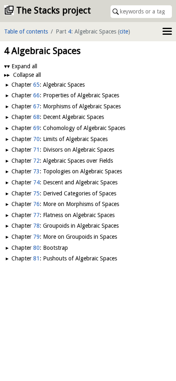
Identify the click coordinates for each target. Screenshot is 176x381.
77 (36, 215)
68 (36, 117)
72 (36, 160)
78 (36, 225)
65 (36, 84)
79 (36, 236)
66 (36, 95)
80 (36, 247)
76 (36, 204)
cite (124, 31)
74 (36, 182)
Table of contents (26, 31)
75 (36, 193)
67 (36, 106)
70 (36, 139)
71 (36, 149)
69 (36, 128)
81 (36, 258)
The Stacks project (53, 10)
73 (36, 171)
